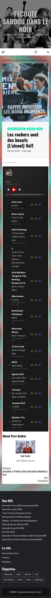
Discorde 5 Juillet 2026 (12, 509)
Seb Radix (15, 150)
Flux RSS (7, 500)
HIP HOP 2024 (8, 532)
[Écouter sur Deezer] (40, 204)
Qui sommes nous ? (10, 553)
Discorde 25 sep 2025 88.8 (13, 528)
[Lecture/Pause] (14, 189)
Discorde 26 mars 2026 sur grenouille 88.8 (20, 505)
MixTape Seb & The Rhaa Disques (16, 516)
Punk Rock (8, 574)
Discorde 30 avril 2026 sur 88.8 (15, 524)
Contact (5, 557)
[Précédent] (8, 189)
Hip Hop (28, 574)
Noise (20, 580)
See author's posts (25, 460)
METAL (28, 580)
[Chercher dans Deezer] (40, 257)
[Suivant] (19, 189)
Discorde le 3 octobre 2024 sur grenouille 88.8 (22, 539)
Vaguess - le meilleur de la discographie (19, 520)
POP (36, 574)
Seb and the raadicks (16, 129)
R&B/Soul (39, 580)
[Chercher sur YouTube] (32, 204)
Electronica (9, 580)
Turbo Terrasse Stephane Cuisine (16, 513)
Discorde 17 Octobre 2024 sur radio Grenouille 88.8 (24, 535)
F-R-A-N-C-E (43, 479)
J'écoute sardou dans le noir (25, 21)
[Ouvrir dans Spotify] (36, 204)
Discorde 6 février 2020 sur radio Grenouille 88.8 (25, 471)
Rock (39, 129)
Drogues (31, 129)
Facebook (6, 561)
